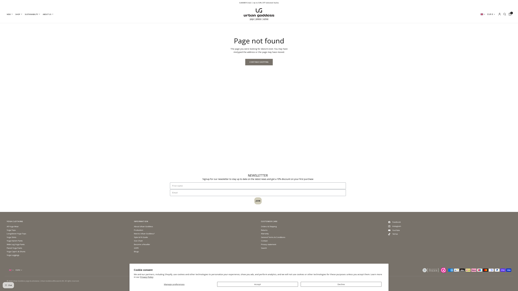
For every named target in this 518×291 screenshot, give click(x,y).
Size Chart (138, 241)
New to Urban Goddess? (144, 233)
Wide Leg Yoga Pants (16, 244)
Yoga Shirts (11, 237)
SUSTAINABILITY (31, 14)
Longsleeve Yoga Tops (16, 233)
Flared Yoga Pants (14, 248)
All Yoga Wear (13, 226)
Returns (264, 230)
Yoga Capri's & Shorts (16, 251)
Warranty (265, 233)
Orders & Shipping (269, 226)
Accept (257, 284)
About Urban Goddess (143, 226)
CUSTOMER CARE (269, 221)
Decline (341, 284)
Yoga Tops (11, 230)
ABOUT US (47, 14)
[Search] (504, 14)
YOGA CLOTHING (15, 221)
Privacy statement (268, 244)
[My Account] (499, 14)
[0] (509, 14)
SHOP (17, 14)
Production (138, 230)
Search (264, 248)
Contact (264, 241)
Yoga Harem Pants (15, 241)
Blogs (136, 251)
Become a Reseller (142, 244)
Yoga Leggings (13, 255)
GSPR (136, 248)
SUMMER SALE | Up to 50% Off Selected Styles (259, 2)
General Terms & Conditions (273, 237)
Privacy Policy (146, 277)
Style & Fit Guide (141, 237)
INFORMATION (141, 221)
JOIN (258, 201)
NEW (9, 14)
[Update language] (482, 14)
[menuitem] (10, 14)
